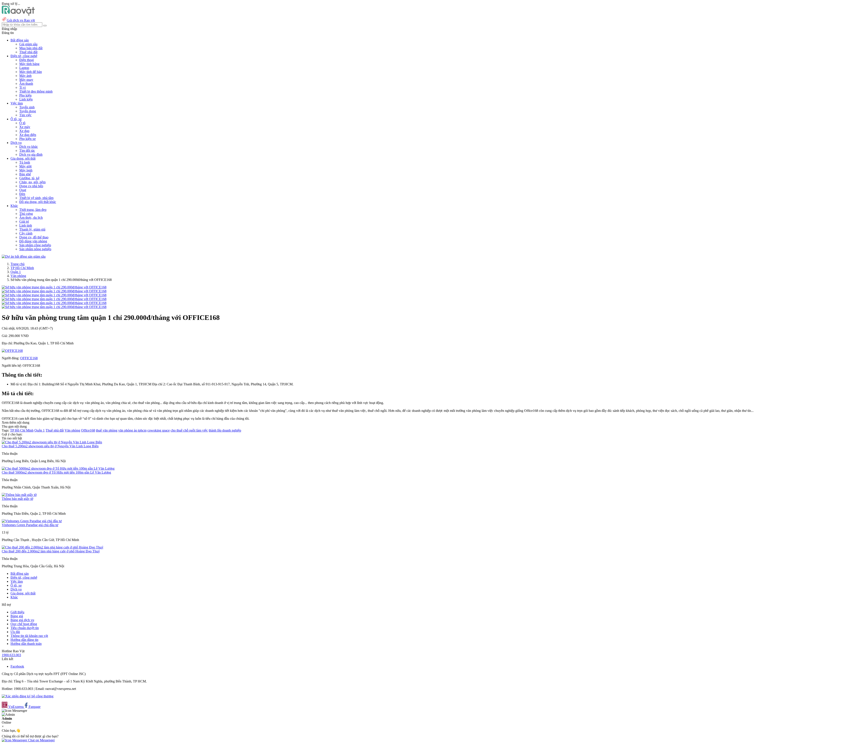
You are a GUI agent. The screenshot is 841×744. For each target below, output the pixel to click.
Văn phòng (18, 276)
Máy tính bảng (29, 64)
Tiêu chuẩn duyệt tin (25, 628)
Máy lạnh (25, 170)
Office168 (88, 430)
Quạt (22, 190)
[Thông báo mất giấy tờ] (19, 495)
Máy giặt (25, 166)
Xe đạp (24, 131)
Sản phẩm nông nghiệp (35, 249)
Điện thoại (26, 60)
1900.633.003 (11, 655)
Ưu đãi (15, 632)
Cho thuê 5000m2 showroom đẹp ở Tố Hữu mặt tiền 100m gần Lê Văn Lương (56, 472)
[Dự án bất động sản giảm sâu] (24, 256)
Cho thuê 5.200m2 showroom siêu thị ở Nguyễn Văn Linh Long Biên (50, 446)
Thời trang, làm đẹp (32, 210)
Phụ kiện (25, 95)
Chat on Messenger (41, 740)
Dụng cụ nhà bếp (31, 186)
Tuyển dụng (27, 111)
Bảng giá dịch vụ (22, 620)
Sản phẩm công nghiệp (35, 245)
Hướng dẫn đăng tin (24, 640)
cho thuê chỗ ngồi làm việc (189, 430)
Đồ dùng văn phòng (33, 241)
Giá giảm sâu (28, 44)
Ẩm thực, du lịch (31, 217)
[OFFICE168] (12, 351)
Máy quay (26, 79)
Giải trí (24, 221)
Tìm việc (25, 115)
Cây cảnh (25, 233)
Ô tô (22, 123)
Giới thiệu (17, 612)
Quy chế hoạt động (24, 624)
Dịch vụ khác (28, 146)
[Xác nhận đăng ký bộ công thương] (27, 696)
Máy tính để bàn (30, 72)
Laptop (24, 68)
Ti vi (22, 87)
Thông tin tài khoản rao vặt (29, 636)
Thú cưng (26, 213)
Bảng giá (17, 616)
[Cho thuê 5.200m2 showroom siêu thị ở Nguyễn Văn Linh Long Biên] (52, 442)
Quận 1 (16, 272)
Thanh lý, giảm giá (32, 229)
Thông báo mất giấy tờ (17, 499)
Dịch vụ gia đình (30, 154)
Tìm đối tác (27, 150)
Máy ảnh (25, 76)
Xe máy (24, 127)
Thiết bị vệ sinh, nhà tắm (36, 198)
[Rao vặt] (18, 14)
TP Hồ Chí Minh (22, 268)
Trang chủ (18, 264)
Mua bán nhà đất (30, 48)
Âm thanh (26, 83)
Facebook (17, 666)
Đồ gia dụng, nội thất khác (37, 202)
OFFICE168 (29, 358)
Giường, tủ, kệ (29, 178)
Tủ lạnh (24, 162)
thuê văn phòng (106, 430)
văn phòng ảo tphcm (132, 430)
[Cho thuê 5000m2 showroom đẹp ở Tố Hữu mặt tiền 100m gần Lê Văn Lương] (58, 468)
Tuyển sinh (27, 107)
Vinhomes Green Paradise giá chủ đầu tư (30, 525)
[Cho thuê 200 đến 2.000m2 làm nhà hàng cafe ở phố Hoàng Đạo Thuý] (52, 547)
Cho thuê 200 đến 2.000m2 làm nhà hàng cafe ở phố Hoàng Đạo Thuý (51, 551)
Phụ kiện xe (27, 139)
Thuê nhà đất (28, 52)
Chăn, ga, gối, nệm (32, 182)
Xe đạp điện (27, 135)
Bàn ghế (25, 174)
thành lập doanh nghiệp (225, 430)
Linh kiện (26, 99)
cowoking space (158, 430)
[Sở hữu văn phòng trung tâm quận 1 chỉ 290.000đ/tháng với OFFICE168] (54, 287)
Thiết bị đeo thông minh (36, 91)
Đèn (22, 194)
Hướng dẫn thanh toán (26, 643)
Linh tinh (25, 225)
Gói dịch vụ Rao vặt (21, 20)
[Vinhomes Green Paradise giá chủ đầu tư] (32, 521)
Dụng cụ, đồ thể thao (33, 237)
